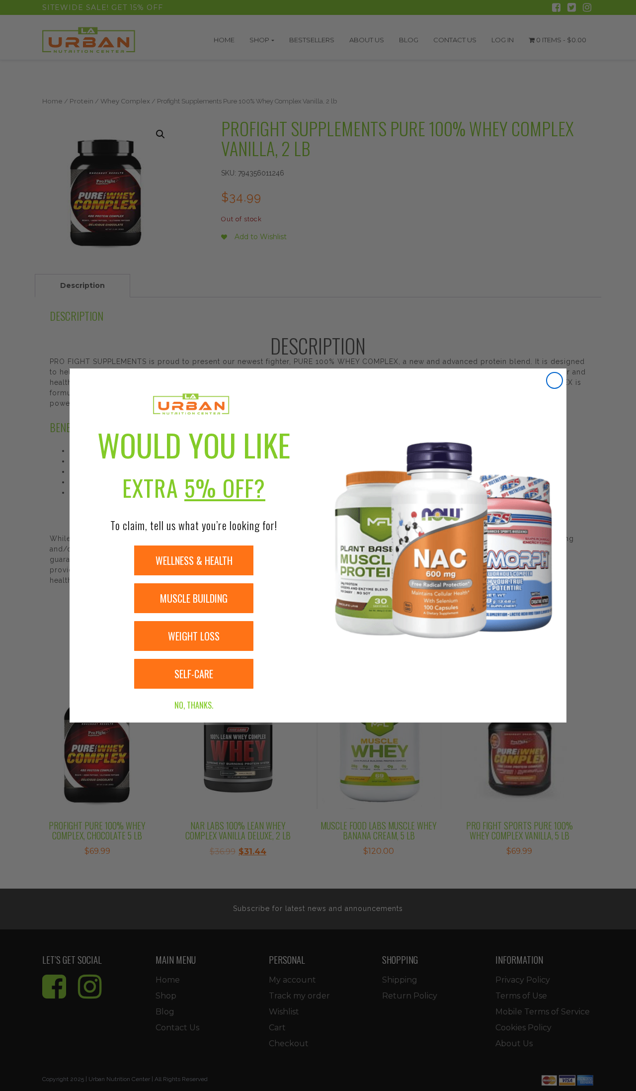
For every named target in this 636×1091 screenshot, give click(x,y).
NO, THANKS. (193, 705)
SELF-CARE (193, 673)
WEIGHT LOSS (194, 636)
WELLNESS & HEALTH (194, 560)
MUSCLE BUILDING (194, 598)
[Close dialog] (554, 380)
